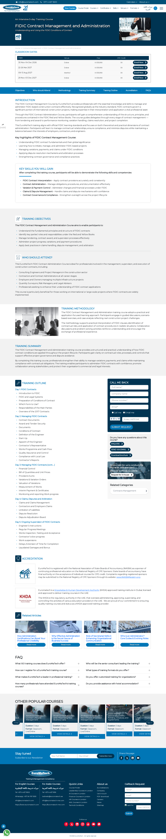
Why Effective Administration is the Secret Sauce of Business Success (66, 638)
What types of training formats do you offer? (107, 670)
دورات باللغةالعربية (148, 8)
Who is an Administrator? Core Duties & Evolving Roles (134, 637)
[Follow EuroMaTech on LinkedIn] (3, 826)
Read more (31, 645)
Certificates (104, 8)
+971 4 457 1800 (50, 2)
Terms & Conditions (76, 805)
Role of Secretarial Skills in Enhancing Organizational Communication (98, 638)
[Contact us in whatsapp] (99, 824)
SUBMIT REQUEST (121, 427)
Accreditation (131, 90)
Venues (124, 8)
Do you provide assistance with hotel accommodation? (112, 683)
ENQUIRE (115, 444)
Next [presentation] (149, 723)
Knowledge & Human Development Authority (76, 590)
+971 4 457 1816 (50, 792)
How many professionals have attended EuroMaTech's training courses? (45, 685)
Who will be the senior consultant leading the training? (113, 663)
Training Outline (110, 90)
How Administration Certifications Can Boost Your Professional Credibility (31, 638)
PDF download (103, 796)
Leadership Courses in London (81, 791)
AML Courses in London (78, 802)
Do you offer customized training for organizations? (111, 677)
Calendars (131, 2)
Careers (100, 799)
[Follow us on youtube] (88, 824)
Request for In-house (120, 475)
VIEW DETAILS (27, 734)
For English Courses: (25, 784)
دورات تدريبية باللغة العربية (53, 788)
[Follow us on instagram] (82, 824)
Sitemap (100, 805)
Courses (93, 8)
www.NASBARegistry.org (128, 577)
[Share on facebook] (121, 758)
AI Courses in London (77, 794)
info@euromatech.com (28, 2)
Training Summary (87, 90)
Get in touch (102, 794)
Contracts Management (31, 48)
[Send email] (93, 824)
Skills (115, 8)
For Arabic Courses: (51, 784)
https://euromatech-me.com (53, 805)
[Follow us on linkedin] (77, 824)
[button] (81, 740)
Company (101, 791)
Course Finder (83, 8)
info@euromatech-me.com (53, 800)
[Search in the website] (155, 8)
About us (143, 2)
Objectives (20, 90)
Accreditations (103, 788)
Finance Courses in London (79, 796)
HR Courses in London (77, 799)
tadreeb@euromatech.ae (52, 796)
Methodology (64, 90)
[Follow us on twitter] (72, 824)
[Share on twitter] (127, 758)
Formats (133, 8)
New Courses (70, 8)
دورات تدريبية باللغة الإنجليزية (27, 788)
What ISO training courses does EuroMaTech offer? (40, 663)
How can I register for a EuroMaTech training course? (41, 670)
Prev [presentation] (17, 723)
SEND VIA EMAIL (118, 449)
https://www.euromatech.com (27, 805)
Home (17, 48)
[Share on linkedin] (132, 758)
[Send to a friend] (138, 758)
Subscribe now (105, 756)
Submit (129, 813)
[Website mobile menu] (160, 8)
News (99, 802)
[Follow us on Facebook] (66, 824)
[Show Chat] (7, 833)
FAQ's (148, 90)
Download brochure (119, 455)
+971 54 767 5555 (30, 796)
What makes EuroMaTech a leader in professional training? (43, 677)
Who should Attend (41, 90)
